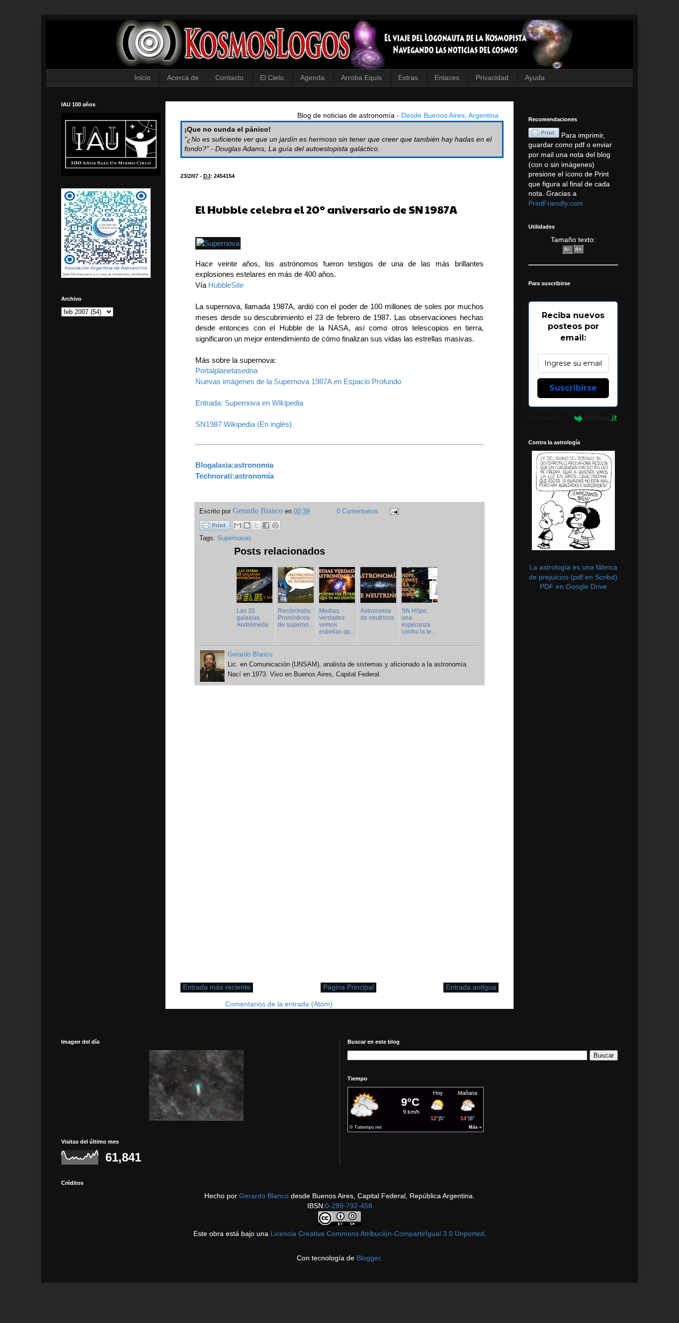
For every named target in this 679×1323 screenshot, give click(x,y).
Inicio (142, 78)
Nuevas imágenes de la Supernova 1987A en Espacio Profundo (298, 381)
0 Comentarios (357, 511)
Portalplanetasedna (226, 370)
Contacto (229, 78)
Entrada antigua (471, 987)
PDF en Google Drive (573, 586)
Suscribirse (573, 388)
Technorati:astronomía (234, 476)
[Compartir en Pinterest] (275, 525)
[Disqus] (339, 839)
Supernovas (234, 538)
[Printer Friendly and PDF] (214, 526)
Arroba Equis (361, 78)
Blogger (368, 1258)
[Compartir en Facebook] (266, 525)
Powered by (549, 418)
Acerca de (183, 78)
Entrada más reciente (217, 987)
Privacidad (492, 78)
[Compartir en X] (256, 525)
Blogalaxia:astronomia (234, 465)
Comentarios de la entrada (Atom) (279, 1004)
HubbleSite (226, 285)
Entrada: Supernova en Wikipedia (249, 403)
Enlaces (446, 78)
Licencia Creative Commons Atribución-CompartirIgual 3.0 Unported (377, 1234)
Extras (408, 78)
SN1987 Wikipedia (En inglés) (243, 424)
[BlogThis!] (247, 525)
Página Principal (348, 987)
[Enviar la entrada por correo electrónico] (393, 511)
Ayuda (535, 78)
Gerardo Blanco (264, 1196)
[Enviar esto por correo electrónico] (238, 525)
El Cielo (272, 78)
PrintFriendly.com (555, 203)
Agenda (312, 78)
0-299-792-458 (348, 1206)
